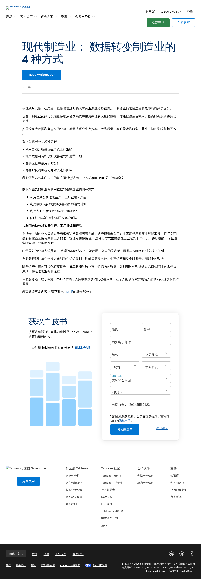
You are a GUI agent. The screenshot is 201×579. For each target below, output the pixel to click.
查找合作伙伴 (145, 475)
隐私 (33, 565)
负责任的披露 (48, 565)
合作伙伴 (143, 468)
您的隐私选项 (100, 565)
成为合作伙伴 (145, 482)
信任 (34, 554)
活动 (104, 525)
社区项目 (106, 504)
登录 (190, 11)
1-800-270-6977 (172, 11)
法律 (8, 565)
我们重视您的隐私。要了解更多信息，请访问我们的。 (139, 418)
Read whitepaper (42, 75)
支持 (173, 468)
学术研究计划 (109, 518)
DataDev (106, 497)
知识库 (174, 475)
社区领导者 (108, 490)
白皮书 (68, 292)
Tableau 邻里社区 (112, 511)
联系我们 (151, 11)
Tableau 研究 (74, 497)
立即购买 (183, 23)
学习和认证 (177, 482)
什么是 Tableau (77, 468)
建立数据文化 (74, 482)
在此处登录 (82, 348)
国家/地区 (117, 376)
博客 (46, 554)
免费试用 (28, 481)
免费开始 (158, 23)
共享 (28, 87)
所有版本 (175, 497)
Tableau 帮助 (178, 490)
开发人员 (60, 554)
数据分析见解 (74, 490)
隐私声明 (125, 420)
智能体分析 (72, 475)
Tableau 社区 (110, 468)
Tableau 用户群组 (112, 482)
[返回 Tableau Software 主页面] (21, 6)
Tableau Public (111, 475)
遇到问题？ (162, 428)
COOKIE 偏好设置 (70, 565)
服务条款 (21, 565)
